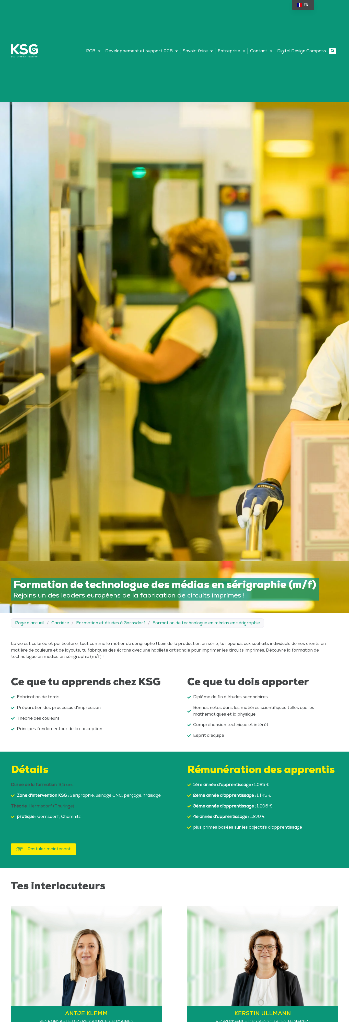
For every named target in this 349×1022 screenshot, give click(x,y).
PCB (90, 51)
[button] (332, 51)
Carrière (60, 623)
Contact (258, 51)
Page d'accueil (29, 623)
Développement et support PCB (139, 51)
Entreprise (229, 51)
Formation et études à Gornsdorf (110, 623)
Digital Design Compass (301, 51)
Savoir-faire (195, 51)
